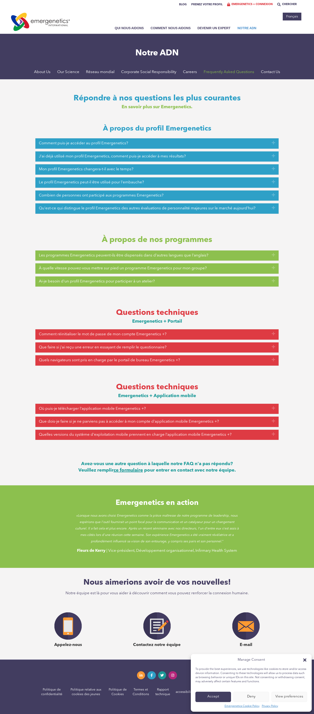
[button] (305, 660)
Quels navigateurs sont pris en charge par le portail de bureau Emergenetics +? (109, 360)
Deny (251, 696)
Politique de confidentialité (51, 692)
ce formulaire (128, 470)
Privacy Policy (270, 706)
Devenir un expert (214, 28)
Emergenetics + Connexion (252, 4)
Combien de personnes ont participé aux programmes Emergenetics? (101, 195)
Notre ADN (246, 28)
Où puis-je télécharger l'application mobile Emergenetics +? (92, 409)
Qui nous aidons (129, 28)
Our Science (68, 72)
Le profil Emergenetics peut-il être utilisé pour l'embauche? (91, 182)
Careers (190, 72)
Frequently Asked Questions (229, 72)
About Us (42, 72)
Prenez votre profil (207, 4)
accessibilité (185, 692)
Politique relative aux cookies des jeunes (86, 692)
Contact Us (270, 72)
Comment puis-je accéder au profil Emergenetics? (83, 143)
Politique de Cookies (118, 692)
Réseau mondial (100, 72)
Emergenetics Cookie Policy (242, 706)
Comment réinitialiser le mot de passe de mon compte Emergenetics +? (102, 334)
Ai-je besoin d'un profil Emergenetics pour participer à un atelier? (97, 281)
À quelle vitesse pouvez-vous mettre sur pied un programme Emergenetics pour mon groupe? (123, 268)
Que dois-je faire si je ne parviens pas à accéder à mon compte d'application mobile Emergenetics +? (129, 422)
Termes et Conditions (141, 692)
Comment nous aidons (171, 28)
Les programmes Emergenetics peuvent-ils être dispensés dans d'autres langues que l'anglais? (123, 255)
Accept (213, 696)
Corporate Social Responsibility (148, 72)
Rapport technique (162, 692)
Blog (183, 4)
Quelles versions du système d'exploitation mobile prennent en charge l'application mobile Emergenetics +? (135, 435)
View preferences (289, 696)
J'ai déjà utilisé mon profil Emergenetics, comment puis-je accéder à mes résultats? (112, 156)
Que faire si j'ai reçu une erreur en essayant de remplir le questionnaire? (102, 347)
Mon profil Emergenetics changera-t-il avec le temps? (86, 169)
